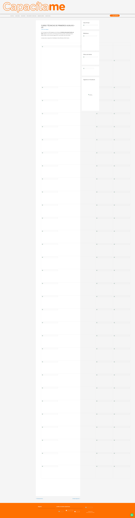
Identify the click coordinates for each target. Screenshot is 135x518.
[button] (132, 515)
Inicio (43, 29)
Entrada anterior (39, 498)
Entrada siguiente (76, 498)
